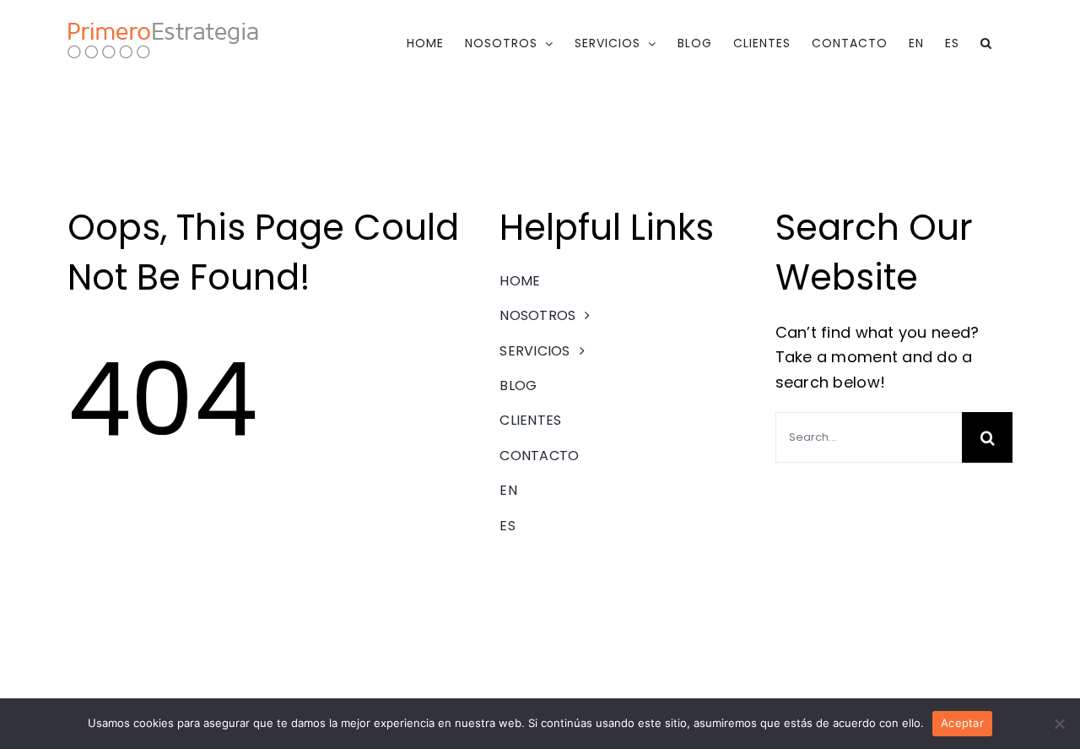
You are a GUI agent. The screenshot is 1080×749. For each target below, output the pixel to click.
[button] (986, 43)
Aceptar (962, 723)
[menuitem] (916, 43)
